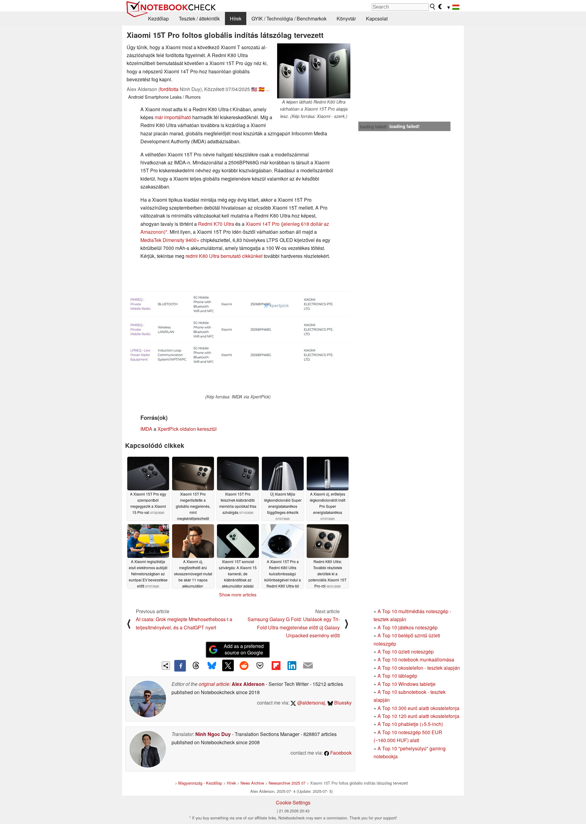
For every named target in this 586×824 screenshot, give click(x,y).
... (267, 89)
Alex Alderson (248, 683)
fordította (169, 89)
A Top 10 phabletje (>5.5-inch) (410, 723)
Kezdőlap (158, 18)
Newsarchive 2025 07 (287, 783)
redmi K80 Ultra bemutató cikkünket (224, 255)
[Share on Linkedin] (292, 665)
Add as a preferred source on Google (244, 649)
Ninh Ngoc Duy (213, 734)
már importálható (173, 117)
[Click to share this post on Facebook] (180, 666)
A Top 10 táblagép (397, 675)
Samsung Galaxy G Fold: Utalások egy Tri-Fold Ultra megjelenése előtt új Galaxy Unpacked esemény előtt (294, 627)
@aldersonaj (310, 702)
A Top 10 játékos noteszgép (408, 627)
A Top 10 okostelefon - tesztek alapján (419, 667)
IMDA (146, 428)
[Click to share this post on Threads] (196, 666)
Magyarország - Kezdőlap (200, 783)
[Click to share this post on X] (228, 665)
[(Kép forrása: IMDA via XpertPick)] (237, 329)
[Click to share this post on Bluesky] (212, 666)
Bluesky (342, 702)
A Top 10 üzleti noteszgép (406, 651)
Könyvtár (346, 18)
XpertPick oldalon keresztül (187, 428)
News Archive (252, 783)
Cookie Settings (293, 802)
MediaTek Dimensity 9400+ (169, 240)
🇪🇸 (262, 89)
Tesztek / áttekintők (199, 18)
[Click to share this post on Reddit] (244, 665)
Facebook (340, 752)
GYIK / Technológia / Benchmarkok (289, 18)
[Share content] (166, 665)
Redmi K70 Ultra (216, 223)
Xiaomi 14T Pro (263, 223)
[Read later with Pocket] (260, 665)
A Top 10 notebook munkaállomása (416, 659)
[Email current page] (308, 666)
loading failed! (373, 126)
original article (214, 683)
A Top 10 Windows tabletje (407, 683)
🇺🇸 (254, 89)
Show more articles (237, 594)
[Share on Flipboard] (276, 665)
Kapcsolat (377, 18)
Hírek (235, 18)
